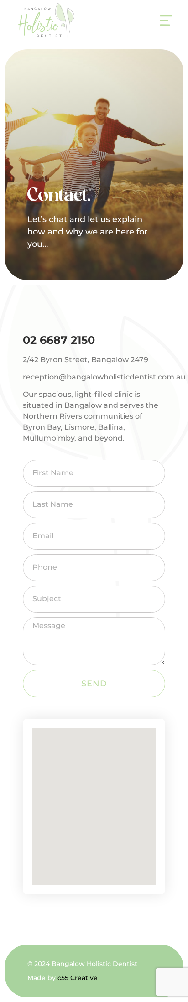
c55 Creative (77, 978)
